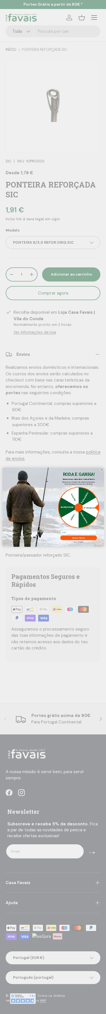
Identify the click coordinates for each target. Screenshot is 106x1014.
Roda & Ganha (78, 538)
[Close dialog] (101, 469)
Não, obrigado (78, 542)
